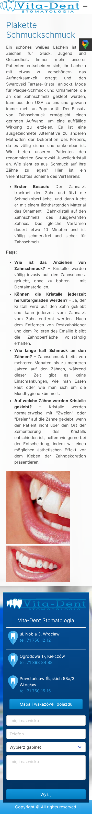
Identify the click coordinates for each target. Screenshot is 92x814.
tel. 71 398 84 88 (36, 662)
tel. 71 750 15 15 (35, 690)
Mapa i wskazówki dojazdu (46, 704)
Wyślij (46, 794)
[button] (85, 6)
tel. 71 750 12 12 (35, 640)
